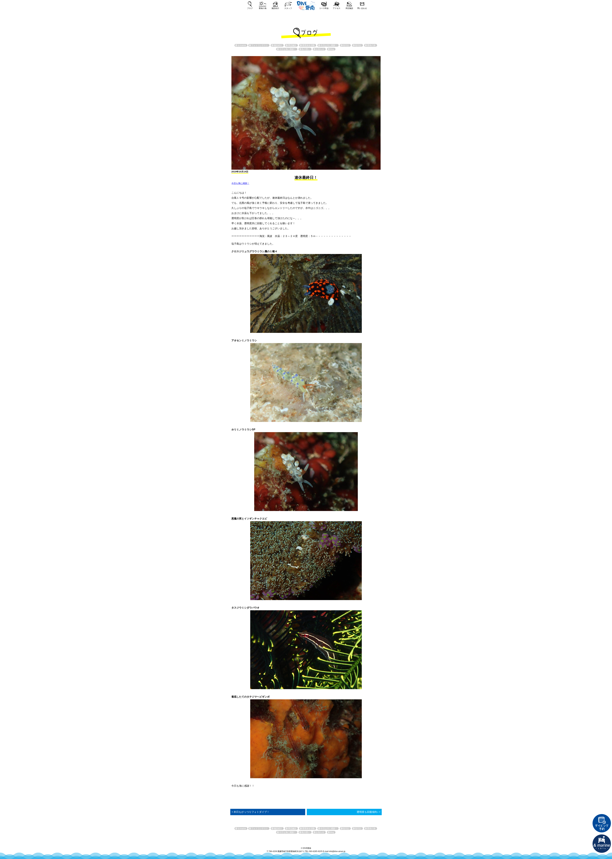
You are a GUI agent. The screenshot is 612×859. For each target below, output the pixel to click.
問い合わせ (362, 8)
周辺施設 (349, 8)
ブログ (250, 8)
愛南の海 (262, 8)
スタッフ (288, 8)
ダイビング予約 (602, 823)
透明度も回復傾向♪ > (368, 812)
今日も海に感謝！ (240, 183)
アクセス (336, 8)
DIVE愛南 (306, 5)
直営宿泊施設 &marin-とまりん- (602, 844)
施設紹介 (275, 8)
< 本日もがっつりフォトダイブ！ (250, 812)
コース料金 (324, 8)
